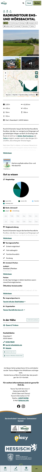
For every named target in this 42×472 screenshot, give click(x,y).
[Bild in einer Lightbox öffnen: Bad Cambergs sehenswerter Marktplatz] (30, 63)
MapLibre (8, 95)
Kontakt (21, 421)
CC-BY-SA (18, 68)
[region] (21, 83)
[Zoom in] (5, 72)
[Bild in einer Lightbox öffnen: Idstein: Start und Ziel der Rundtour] (12, 63)
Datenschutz (31, 418)
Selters (5, 138)
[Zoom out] (5, 75)
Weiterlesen (7, 153)
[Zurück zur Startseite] (4, 3)
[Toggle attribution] (37, 95)
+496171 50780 (23, 398)
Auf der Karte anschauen (32, 319)
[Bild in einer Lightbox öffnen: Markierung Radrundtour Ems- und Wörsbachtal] (7, 163)
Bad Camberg (28, 136)
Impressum (22, 418)
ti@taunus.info (23, 400)
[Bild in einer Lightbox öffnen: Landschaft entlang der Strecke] (21, 43)
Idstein (19, 136)
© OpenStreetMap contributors (26, 95)
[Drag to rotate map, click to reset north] (5, 78)
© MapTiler (15, 95)
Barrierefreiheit (11, 418)
